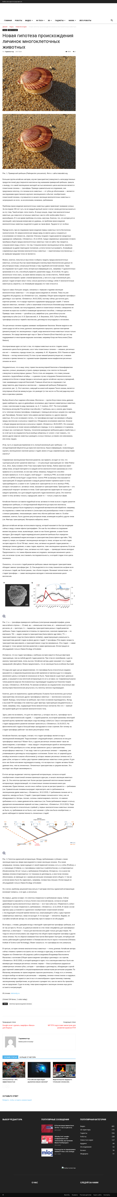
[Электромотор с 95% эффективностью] (14, 1070)
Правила (75, 1195)
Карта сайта (97, 1195)
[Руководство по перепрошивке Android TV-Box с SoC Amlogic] (47, 1152)
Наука (71, 20)
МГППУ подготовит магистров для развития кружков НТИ (62, 1026)
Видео (28, 20)
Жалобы (67, 1195)
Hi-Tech (39, 20)
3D (49, 20)
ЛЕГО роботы (85, 20)
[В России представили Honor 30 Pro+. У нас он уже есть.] (47, 1129)
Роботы (18, 20)
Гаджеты (59, 20)
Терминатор (9, 51)
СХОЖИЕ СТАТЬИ (10, 1057)
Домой (5, 27)
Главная (8, 20)
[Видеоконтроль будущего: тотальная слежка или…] (64, 1070)
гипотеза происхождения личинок (20, 1004)
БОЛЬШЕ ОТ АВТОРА (28, 1057)
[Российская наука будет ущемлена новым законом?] (39, 1070)
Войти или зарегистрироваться (12, 1)
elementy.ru (15, 993)
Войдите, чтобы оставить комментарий (17, 1100)
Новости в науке (21, 27)
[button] (111, 21)
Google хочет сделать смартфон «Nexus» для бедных (19, 1026)
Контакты (107, 1195)
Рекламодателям (85, 1195)
